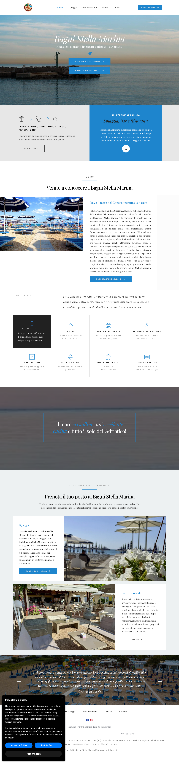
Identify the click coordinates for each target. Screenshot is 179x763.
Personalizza (33, 753)
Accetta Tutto (19, 745)
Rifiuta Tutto (48, 745)
